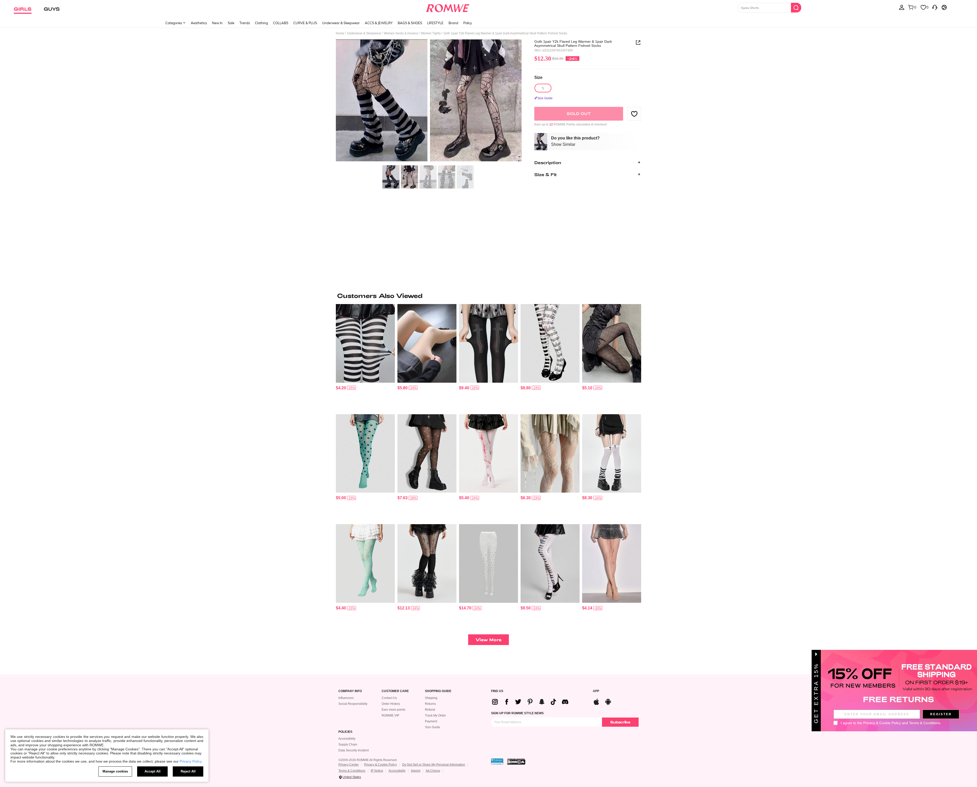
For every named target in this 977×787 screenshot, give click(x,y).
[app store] (596, 701)
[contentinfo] (341, 388)
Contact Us (389, 698)
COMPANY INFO (350, 691)
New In (217, 23)
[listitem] (365, 357)
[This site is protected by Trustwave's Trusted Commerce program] (497, 762)
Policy (467, 23)
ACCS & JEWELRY (379, 23)
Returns (430, 704)
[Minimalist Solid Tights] (426, 343)
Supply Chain (347, 744)
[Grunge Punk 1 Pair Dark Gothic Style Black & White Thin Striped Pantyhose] (365, 343)
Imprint (415, 770)
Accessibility (346, 738)
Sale (231, 23)
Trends (244, 23)
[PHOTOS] (429, 101)
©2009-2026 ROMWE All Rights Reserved (367, 760)
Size (538, 77)
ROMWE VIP (390, 715)
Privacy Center (348, 764)
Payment (431, 721)
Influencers (346, 698)
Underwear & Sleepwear (341, 23)
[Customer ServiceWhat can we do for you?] (935, 7)
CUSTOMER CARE (395, 691)
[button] (634, 114)
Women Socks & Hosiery (401, 33)
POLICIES (345, 732)
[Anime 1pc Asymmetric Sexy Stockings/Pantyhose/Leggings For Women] (550, 563)
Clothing (261, 23)
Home (340, 33)
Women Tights (431, 33)
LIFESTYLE (435, 23)
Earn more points (393, 709)
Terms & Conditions (351, 770)
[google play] (608, 701)
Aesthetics (199, 23)
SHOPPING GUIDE (438, 691)
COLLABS (280, 23)
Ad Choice (433, 770)
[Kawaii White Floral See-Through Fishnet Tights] (550, 453)
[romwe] (447, 7)
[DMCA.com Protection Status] (516, 762)
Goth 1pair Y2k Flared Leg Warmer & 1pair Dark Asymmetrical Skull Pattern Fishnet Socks (573, 43)
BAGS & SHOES (410, 23)
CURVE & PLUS (305, 23)
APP (596, 691)
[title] (488, 295)
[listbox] (901, 7)
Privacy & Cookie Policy (380, 764)
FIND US (497, 691)
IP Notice (377, 770)
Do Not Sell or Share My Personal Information (433, 764)
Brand (453, 23)
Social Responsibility (352, 704)
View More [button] (488, 639)
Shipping (431, 698)
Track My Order (435, 715)
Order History (391, 704)
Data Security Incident (353, 750)
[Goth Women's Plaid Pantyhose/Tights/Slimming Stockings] (611, 343)
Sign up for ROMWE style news (517, 713)
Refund (430, 709)
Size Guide (432, 727)
